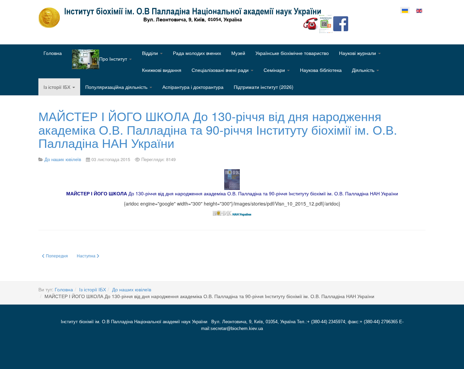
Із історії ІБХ (57, 86)
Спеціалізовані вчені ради (221, 69)
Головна (52, 53)
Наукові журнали (358, 53)
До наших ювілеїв (131, 289)
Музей (238, 53)
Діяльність (364, 69)
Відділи (150, 53)
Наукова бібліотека (321, 69)
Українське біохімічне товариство (292, 53)
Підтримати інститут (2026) (263, 86)
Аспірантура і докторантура (193, 86)
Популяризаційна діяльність (117, 86)
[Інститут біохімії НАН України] (182, 17)
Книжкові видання (161, 69)
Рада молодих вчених (197, 53)
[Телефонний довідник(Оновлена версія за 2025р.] (310, 23)
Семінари (275, 69)
